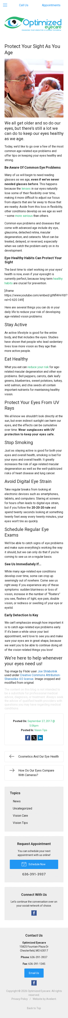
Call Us (23, 5)
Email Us (34, 973)
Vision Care (20, 815)
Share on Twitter (34, 737)
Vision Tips (40, 730)
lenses (26, 188)
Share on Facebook (27, 737)
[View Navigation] (6, 5)
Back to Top (34, 1008)
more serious (24, 216)
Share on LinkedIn (40, 737)
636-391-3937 (38, 957)
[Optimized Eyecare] (34, 23)
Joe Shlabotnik (47, 671)
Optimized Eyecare (39, 991)
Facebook (34, 913)
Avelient (51, 998)
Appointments (51, 5)
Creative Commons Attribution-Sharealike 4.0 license (33, 677)
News (17, 801)
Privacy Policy (20, 998)
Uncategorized (22, 808)
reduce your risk (38, 367)
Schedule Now (37, 864)
